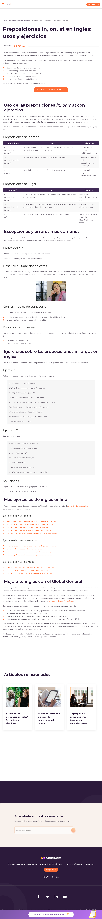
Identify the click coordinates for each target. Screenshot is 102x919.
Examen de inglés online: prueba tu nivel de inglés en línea (30, 567)
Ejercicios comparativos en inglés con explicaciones (29, 573)
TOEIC (46, 877)
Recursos (90, 864)
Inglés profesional (73, 864)
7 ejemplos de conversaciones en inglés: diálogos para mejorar (31, 546)
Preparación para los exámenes (22, 864)
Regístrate (51, 869)
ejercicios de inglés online (78, 506)
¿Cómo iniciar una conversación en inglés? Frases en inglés (30, 552)
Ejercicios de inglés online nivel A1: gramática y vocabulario (30, 530)
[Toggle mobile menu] (4, 4)
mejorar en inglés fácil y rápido (61, 601)
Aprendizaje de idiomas (51, 864)
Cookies (55, 877)
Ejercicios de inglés (23, 20)
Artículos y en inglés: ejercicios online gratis (27, 570)
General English (9, 20)
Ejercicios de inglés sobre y (24, 549)
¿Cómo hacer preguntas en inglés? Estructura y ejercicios (30, 524)
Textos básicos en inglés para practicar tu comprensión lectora (31, 521)
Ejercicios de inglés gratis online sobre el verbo (27, 527)
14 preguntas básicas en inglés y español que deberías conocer (32, 533)
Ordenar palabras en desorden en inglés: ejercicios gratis (29, 555)
